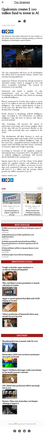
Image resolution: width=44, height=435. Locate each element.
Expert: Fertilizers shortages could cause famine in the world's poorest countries (21, 371)
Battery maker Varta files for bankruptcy (18, 255)
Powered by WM (31, 424)
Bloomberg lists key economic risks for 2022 (20, 341)
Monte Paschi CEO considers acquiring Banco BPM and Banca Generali (32, 212)
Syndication (20, 424)
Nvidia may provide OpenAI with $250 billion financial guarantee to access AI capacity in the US (20, 242)
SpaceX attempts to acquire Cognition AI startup (11, 212)
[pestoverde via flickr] (22, 46)
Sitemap (11, 424)
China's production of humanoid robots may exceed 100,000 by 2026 (20, 315)
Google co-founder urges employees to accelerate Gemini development (17, 268)
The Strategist (22, 2)
